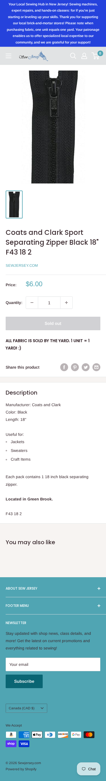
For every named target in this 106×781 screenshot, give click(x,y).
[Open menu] (8, 56)
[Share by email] (96, 367)
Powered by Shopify (21, 769)
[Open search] (73, 56)
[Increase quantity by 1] (66, 303)
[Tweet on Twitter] (86, 367)
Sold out (53, 323)
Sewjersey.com (22, 265)
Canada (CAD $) (21, 708)
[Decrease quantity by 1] (32, 303)
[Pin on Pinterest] (75, 367)
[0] (95, 55)
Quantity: (14, 302)
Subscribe (24, 681)
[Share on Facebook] (64, 367)
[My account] (84, 56)
